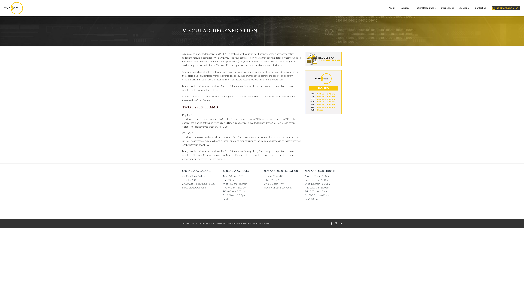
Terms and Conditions (189, 223)
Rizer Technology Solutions (261, 223)
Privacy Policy (205, 223)
